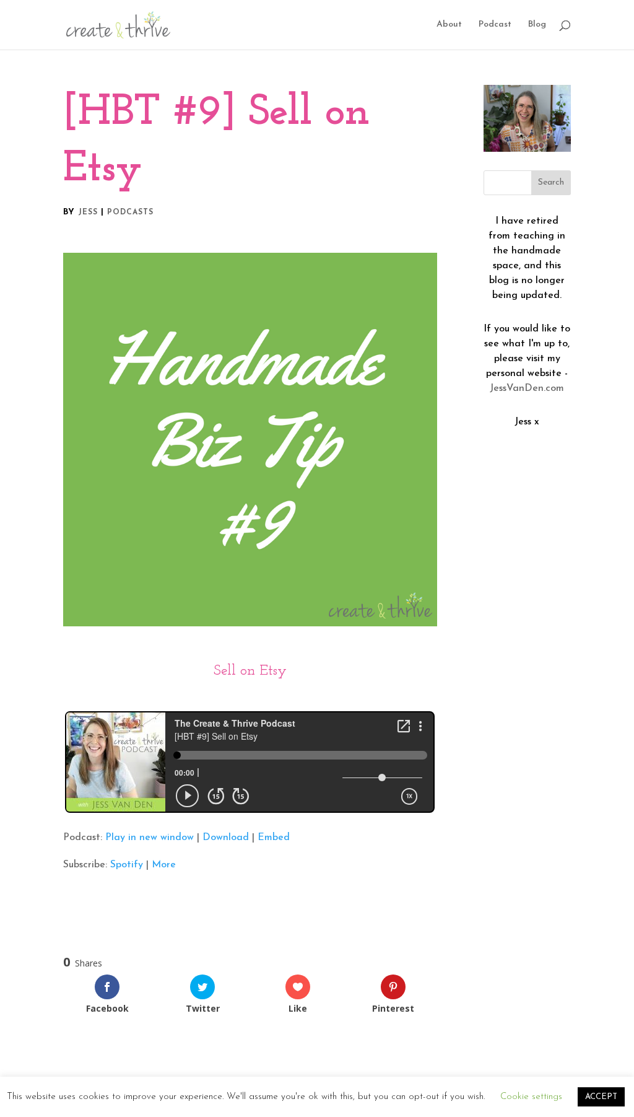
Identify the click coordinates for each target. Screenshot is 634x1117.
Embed (274, 838)
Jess (88, 212)
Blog (537, 24)
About (449, 24)
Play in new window (149, 838)
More (164, 865)
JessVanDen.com (527, 388)
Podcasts (130, 212)
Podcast (495, 24)
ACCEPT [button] (601, 1099)
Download (225, 838)
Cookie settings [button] (531, 1099)
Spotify (126, 865)
